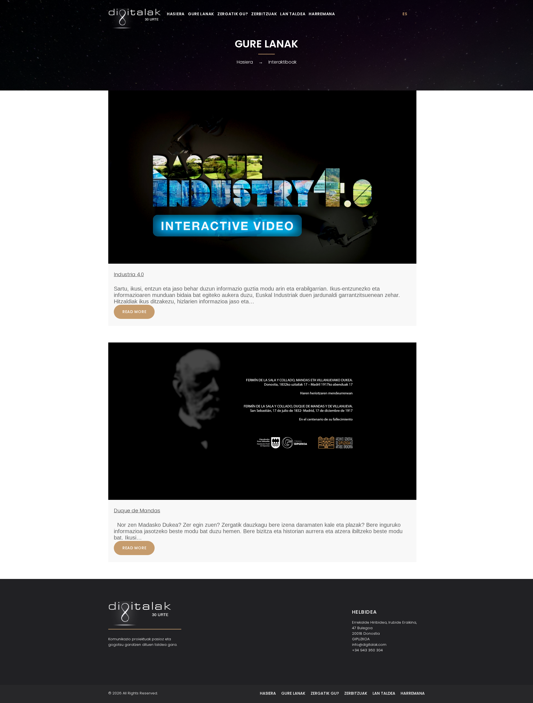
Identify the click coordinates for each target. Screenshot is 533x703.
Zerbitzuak (264, 14)
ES (405, 14)
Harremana (322, 14)
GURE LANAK (201, 14)
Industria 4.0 (129, 274)
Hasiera (176, 14)
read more (134, 311)
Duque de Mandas (137, 510)
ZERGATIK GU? (232, 14)
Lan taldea (292, 14)
